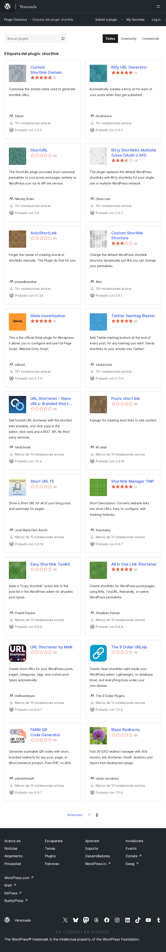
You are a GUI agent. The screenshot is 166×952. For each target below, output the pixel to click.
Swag (132, 864)
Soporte (91, 848)
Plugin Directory (15, 19)
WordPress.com (19, 878)
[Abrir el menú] (159, 6)
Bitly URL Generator (129, 67)
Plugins (50, 856)
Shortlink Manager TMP (132, 481)
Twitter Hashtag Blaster (133, 316)
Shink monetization (47, 316)
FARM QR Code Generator (45, 732)
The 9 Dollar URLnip (129, 647)
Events (131, 848)
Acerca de (12, 841)
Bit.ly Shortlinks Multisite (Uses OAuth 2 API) (133, 152)
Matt (10, 885)
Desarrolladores (97, 856)
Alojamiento (13, 856)
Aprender (92, 841)
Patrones (52, 864)
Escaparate (54, 841)
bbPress (13, 893)
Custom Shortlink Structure (127, 235)
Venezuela (22, 920)
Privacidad (12, 864)
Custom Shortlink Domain (46, 69)
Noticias (10, 848)
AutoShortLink (43, 233)
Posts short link (125, 398)
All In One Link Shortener (134, 564)
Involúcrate (134, 841)
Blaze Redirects (125, 729)
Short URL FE (42, 481)
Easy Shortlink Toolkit (50, 564)
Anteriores (75, 815)
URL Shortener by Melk (51, 647)
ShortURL (39, 150)
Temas (50, 848)
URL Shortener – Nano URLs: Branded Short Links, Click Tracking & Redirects (51, 401)
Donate (134, 856)
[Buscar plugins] (63, 38)
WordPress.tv (98, 864)
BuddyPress (16, 900)
